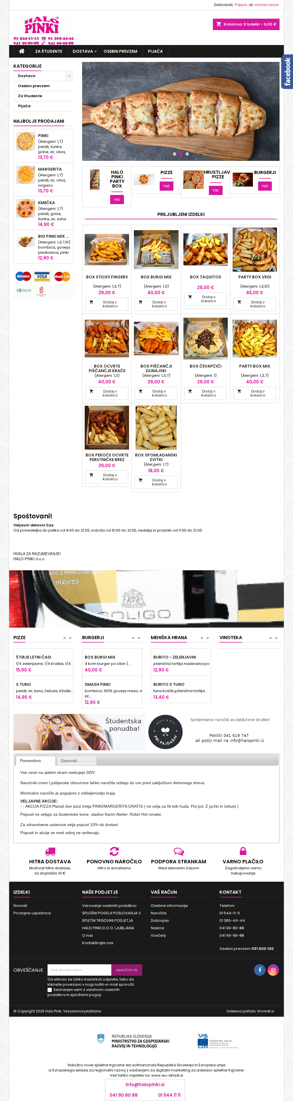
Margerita (50, 169)
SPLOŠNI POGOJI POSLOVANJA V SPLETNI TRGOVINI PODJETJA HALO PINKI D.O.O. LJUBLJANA (111, 920)
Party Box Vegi (254, 277)
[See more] (146, 590)
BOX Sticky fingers (107, 277)
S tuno (23, 684)
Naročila (159, 913)
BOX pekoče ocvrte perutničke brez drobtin (107, 459)
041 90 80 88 (124, 1095)
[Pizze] (144, 179)
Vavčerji (158, 935)
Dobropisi (160, 920)
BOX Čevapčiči (205, 366)
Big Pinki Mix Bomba (54, 236)
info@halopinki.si (145, 1085)
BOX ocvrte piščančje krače (107, 368)
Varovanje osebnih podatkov (109, 905)
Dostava (83, 51)
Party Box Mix (254, 366)
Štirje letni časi (33, 657)
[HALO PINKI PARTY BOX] (95, 179)
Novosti (20, 905)
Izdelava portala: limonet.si (250, 1011)
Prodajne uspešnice (32, 913)
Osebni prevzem (120, 51)
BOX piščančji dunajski (156, 368)
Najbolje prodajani (38, 121)
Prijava (241, 4)
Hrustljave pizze (218, 174)
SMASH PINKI (97, 684)
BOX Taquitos (205, 277)
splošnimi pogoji (85, 994)
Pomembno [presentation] (30, 760)
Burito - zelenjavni (174, 657)
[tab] (36, 761)
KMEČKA (46, 202)
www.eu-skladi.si (167, 1075)
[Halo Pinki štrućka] (181, 111)
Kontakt (230, 892)
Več (117, 199)
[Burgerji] (243, 179)
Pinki (43, 135)
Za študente (48, 51)
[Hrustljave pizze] (193, 179)
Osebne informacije (169, 905)
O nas (87, 935)
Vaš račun (164, 892)
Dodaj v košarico (103, 304)
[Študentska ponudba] (79, 732)
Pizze (167, 172)
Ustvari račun (266, 4)
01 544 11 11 (169, 1095)
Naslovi (157, 928)
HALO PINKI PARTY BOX (117, 179)
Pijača (155, 51)
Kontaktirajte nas (97, 943)
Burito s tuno (169, 684)
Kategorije (27, 66)
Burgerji (265, 172)
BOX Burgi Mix (156, 277)
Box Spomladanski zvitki (156, 457)
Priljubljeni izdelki (181, 214)
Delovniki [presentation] (69, 760)
